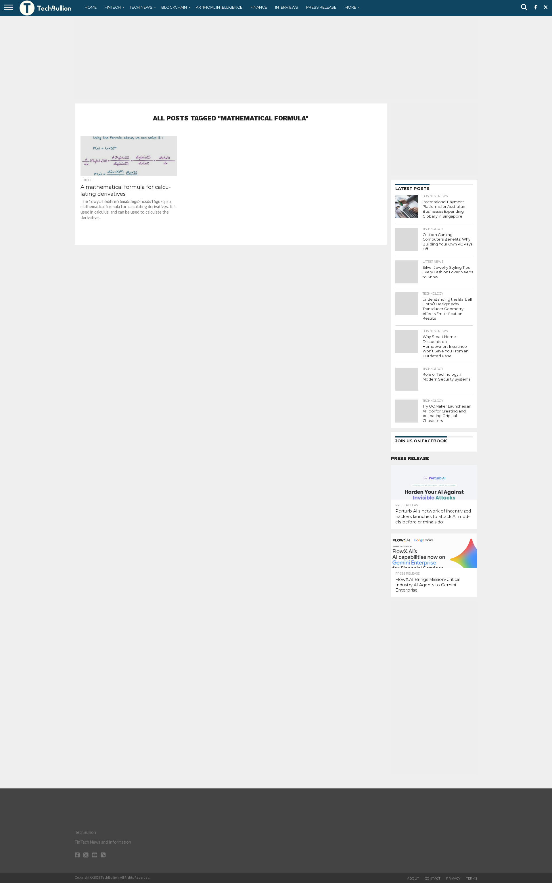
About (413, 878)
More (350, 7)
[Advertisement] (275, 59)
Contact (432, 878)
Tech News (141, 7)
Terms (471, 878)
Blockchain (174, 7)
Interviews (286, 7)
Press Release (321, 7)
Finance (258, 7)
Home (91, 7)
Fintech (113, 7)
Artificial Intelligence (219, 7)
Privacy (453, 878)
